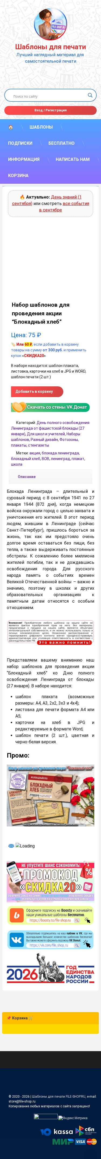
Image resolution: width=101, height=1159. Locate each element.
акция (34, 453)
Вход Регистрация (50, 110)
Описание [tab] (27, 477)
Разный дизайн (44, 439)
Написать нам (73, 159)
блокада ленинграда (60, 453)
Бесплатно (61, 143)
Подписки (20, 143)
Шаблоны (41, 127)
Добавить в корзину (34, 391)
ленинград (60, 459)
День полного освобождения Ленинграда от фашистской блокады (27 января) (50, 428)
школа (16, 464)
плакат (78, 459)
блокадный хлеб (25, 459)
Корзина (18, 175)
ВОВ (45, 459)
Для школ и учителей (46, 434)
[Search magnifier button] (90, 95)
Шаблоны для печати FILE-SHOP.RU (58, 1096)
